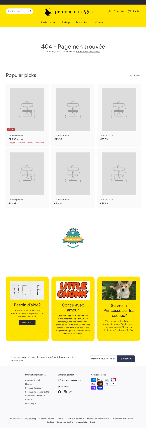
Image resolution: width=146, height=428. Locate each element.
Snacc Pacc (82, 22)
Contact (100, 22)
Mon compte (30, 403)
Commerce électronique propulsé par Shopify (77, 422)
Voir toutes (135, 75)
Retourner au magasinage (88, 51)
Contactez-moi (27, 322)
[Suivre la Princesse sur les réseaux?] (119, 290)
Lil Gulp (65, 22)
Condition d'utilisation (35, 396)
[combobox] (19, 11)
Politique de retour (33, 388)
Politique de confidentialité (37, 392)
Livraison (29, 384)
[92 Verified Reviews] (73, 249)
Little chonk (48, 22)
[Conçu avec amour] (73, 290)
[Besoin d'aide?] (27, 290)
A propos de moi (32, 380)
